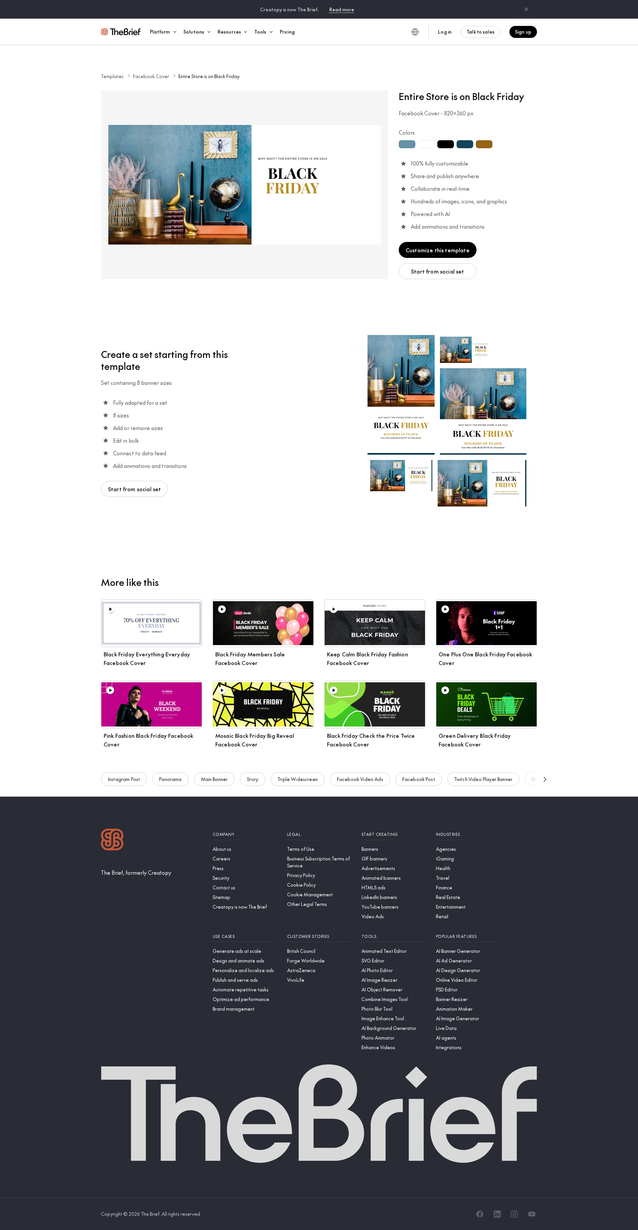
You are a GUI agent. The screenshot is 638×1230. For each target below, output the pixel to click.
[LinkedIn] (497, 1214)
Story (252, 779)
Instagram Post (124, 779)
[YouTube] (531, 1214)
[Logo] (112, 840)
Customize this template (438, 250)
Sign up (523, 31)
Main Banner (214, 779)
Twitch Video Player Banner (483, 779)
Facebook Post (418, 779)
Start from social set (437, 271)
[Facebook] (480, 1214)
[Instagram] (514, 1214)
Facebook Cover (151, 76)
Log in (445, 31)
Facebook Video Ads (360, 779)
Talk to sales (480, 31)
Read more (341, 9)
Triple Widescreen (297, 779)
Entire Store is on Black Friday (209, 76)
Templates (112, 76)
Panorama (170, 779)
